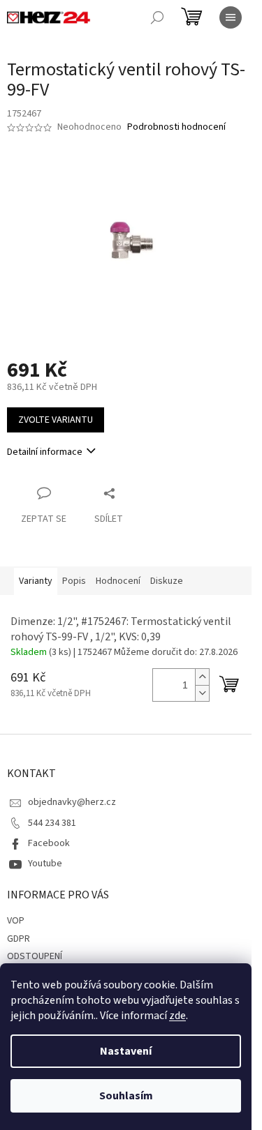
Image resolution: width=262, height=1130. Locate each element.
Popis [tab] (74, 581)
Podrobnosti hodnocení (176, 127)
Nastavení (126, 1051)
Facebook (49, 843)
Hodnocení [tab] (118, 581)
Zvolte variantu (55, 420)
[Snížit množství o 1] (202, 693)
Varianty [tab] (35, 581)
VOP (15, 921)
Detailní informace (44, 452)
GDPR (18, 939)
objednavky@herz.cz (72, 802)
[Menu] (231, 17)
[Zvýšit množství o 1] (202, 677)
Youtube (45, 864)
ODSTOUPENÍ (34, 956)
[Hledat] (157, 17)
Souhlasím (126, 1095)
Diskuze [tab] (166, 581)
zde (177, 1015)
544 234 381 (52, 823)
